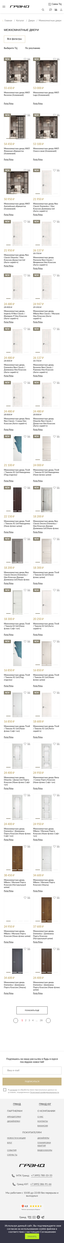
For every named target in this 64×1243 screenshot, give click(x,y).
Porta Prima (8, 104)
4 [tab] (55, 193)
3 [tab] (49, 193)
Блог (9, 1143)
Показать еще (32, 1010)
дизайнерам (13, 1121)
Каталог (3, 7)
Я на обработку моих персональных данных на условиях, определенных (33, 1091)
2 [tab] (23, 82)
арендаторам (14, 1117)
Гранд (17, 1104)
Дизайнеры (43, 1138)
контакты (42, 1121)
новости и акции (16, 1138)
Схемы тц (12, 1155)
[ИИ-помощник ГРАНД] (49, 10)
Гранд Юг (45, 1104)
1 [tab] (11, 82)
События (11, 1150)
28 (41, 1020)
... (37, 1020)
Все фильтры (14, 39)
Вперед (48, 1020)
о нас (40, 1117)
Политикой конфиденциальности (44, 1092)
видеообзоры (44, 1150)
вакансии (42, 1126)
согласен (13, 1090)
